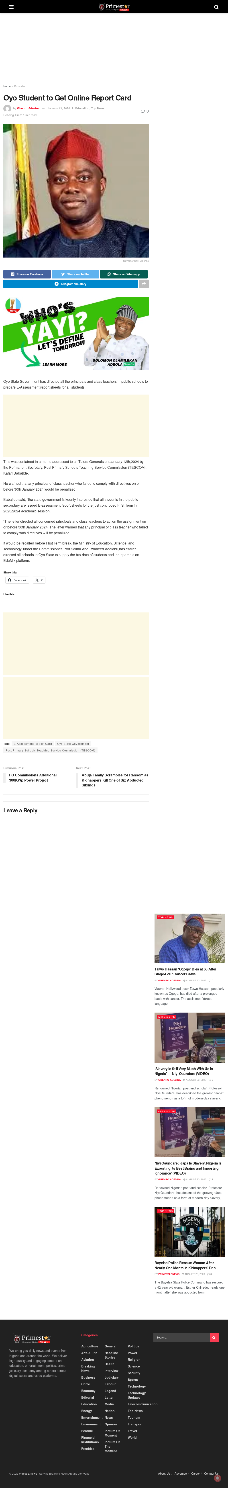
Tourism (134, 1417)
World (132, 1437)
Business (88, 1377)
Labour (110, 1384)
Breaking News (88, 1368)
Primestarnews (168, 1274)
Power (132, 1353)
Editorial (87, 1397)
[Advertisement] (76, 53)
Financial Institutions (90, 1439)
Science (134, 1366)
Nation (110, 1410)
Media (109, 1404)
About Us (164, 1473)
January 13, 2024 (59, 108)
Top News (97, 108)
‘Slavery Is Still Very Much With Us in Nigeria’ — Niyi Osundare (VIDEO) (184, 1071)
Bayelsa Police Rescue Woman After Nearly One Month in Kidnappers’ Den (185, 1265)
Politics (133, 1346)
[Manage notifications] (217, 1478)
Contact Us (211, 1473)
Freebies (87, 1448)
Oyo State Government (73, 743)
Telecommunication (143, 1404)
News (109, 1417)
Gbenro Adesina (28, 108)
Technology (137, 1386)
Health (109, 1364)
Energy (86, 1410)
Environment (91, 1424)
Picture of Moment (112, 1433)
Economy (88, 1390)
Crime (85, 1384)
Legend (110, 1390)
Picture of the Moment (112, 1446)
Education (20, 86)
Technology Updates (137, 1395)
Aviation (87, 1359)
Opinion (111, 1424)
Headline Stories (111, 1355)
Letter (109, 1397)
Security (134, 1373)
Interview (111, 1370)
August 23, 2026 (195, 980)
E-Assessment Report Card (33, 743)
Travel (132, 1431)
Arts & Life (166, 1016)
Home (7, 86)
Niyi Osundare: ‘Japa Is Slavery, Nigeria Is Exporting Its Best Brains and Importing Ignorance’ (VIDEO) (188, 1168)
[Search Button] (214, 1337)
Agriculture (89, 1346)
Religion (134, 1359)
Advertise (181, 1473)
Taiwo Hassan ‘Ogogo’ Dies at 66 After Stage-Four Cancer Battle (185, 971)
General (110, 1346)
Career (195, 1473)
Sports (133, 1379)
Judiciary (112, 1377)
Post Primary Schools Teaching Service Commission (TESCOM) (50, 750)
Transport (135, 1424)
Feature (87, 1431)
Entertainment (92, 1417)
